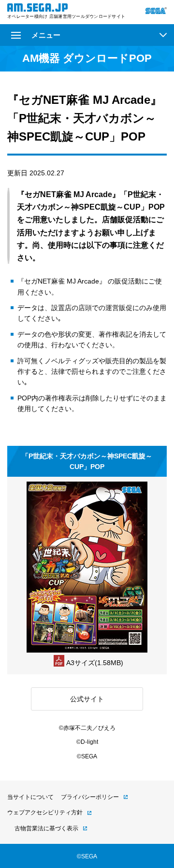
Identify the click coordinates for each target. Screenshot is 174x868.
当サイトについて (30, 797)
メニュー (45, 35)
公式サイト (87, 699)
